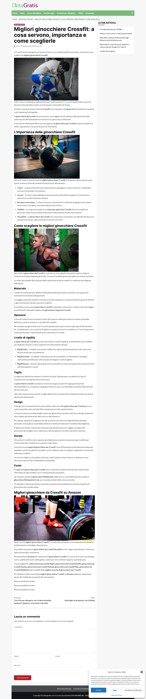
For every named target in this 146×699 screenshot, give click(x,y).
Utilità (80, 13)
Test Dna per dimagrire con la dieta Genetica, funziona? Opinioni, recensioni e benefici (33, 600)
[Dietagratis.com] (25, 5)
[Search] (132, 13)
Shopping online (19, 24)
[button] (142, 672)
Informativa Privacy (116, 695)
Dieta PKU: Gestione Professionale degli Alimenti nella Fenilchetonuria (114, 39)
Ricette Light (49, 13)
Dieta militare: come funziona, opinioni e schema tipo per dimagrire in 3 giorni (114, 45)
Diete (22, 13)
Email (57, 656)
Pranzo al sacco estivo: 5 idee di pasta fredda (116, 33)
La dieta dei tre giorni (107, 51)
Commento (18, 627)
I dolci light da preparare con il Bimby (79, 599)
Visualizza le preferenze (133, 690)
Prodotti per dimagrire (66, 13)
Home (14, 13)
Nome (17, 656)
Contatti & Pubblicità (81, 689)
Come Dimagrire (34, 13)
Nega (115, 690)
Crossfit (67, 102)
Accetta (98, 690)
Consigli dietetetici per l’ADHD (111, 29)
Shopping (90, 13)
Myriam (18, 46)
